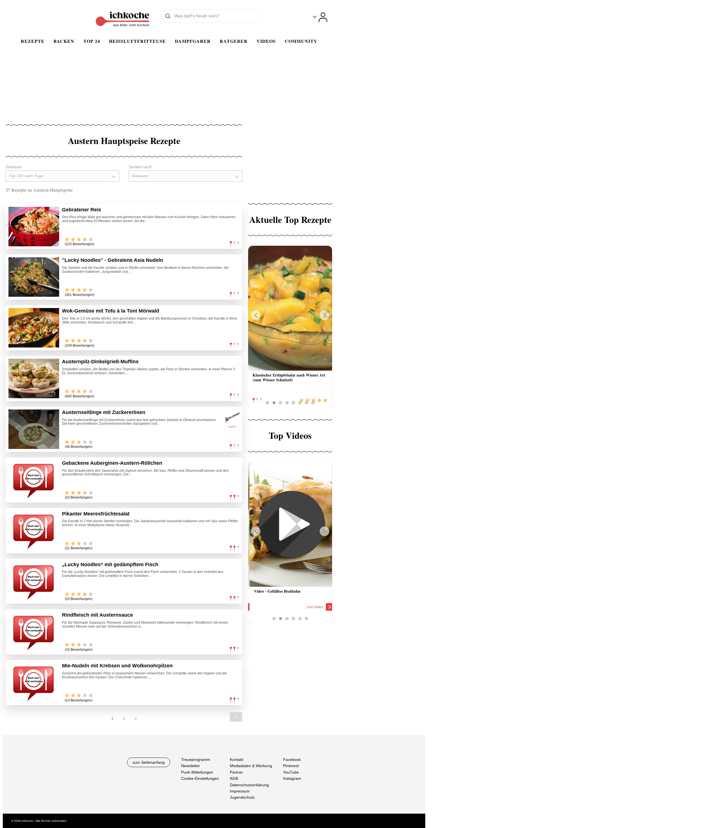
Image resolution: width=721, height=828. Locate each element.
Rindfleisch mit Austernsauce (97, 615)
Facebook (292, 759)
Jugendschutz (242, 797)
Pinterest (291, 766)
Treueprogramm (195, 759)
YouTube (291, 772)
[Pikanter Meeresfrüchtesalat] (33, 530)
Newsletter (190, 766)
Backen (64, 41)
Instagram (292, 778)
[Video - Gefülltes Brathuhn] (290, 524)
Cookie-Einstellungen (200, 778)
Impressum (240, 791)
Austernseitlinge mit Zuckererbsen (103, 412)
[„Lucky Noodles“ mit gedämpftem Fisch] (33, 581)
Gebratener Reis (81, 209)
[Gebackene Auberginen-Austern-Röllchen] (33, 480)
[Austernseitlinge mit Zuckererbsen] (33, 429)
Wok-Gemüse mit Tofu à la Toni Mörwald (110, 311)
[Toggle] (320, 17)
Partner (236, 772)
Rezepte (32, 41)
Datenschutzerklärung (249, 785)
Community (301, 41)
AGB (234, 778)
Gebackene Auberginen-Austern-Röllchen (112, 463)
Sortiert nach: (141, 167)
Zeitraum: (14, 167)
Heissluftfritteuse (137, 41)
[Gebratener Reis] (33, 226)
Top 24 (91, 41)
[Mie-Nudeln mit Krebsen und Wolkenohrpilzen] (33, 682)
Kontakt (236, 759)
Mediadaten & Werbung (251, 766)
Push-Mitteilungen (197, 772)
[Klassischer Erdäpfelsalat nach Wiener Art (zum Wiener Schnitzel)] (290, 308)
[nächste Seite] (236, 717)
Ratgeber (234, 41)
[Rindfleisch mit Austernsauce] (33, 632)
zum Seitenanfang (148, 762)
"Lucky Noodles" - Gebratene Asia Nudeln (112, 260)
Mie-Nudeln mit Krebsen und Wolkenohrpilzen (117, 665)
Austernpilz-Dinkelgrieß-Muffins (100, 361)
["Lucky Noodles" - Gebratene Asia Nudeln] (33, 277)
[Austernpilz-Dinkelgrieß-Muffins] (33, 378)
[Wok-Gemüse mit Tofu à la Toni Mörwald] (33, 327)
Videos (266, 41)
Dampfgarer (193, 41)
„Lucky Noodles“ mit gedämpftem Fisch (110, 564)
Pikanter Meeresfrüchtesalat (96, 514)
